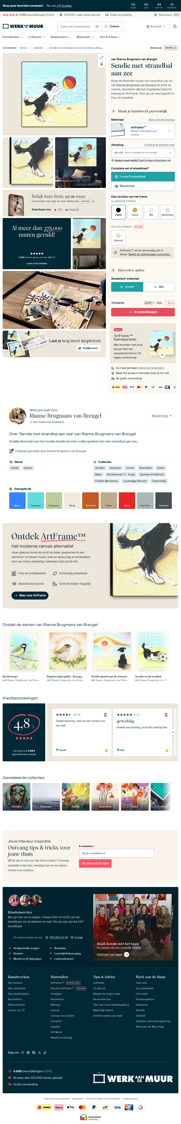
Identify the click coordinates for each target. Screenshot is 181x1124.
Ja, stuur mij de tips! (95, 863)
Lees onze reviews (37, 263)
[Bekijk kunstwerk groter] (101, 57)
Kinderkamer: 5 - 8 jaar (121, 474)
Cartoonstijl (159, 481)
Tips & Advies (108, 37)
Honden (100, 468)
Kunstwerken (11, 37)
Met (161, 287)
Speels (28, 468)
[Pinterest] (28, 1053)
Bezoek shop (160, 416)
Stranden (115, 468)
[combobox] (76, 26)
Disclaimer (77, 1098)
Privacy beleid (130, 1098)
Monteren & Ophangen (27, 959)
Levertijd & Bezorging (67, 953)
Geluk (160, 468)
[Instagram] (23, 1053)
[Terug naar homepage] (23, 26)
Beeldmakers (59, 37)
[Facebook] (34, 1053)
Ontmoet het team (109, 954)
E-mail (79, 937)
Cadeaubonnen (64, 959)
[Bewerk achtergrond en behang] (101, 64)
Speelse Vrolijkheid (152, 474)
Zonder (129, 287)
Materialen (83, 37)
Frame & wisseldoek (133, 176)
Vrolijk (15, 468)
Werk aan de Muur (151, 977)
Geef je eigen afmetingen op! (143, 160)
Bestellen (60, 948)
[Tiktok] (45, 1053)
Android (74, 209)
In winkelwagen (145, 312)
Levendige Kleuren (135, 481)
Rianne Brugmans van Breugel (137, 59)
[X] (39, 1053)
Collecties (34, 37)
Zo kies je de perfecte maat (159, 144)
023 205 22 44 (58, 937)
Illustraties (145, 468)
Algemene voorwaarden (56, 1098)
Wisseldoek (127, 186)
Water (98, 474)
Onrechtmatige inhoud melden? (103, 1098)
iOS (60, 209)
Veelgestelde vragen (26, 948)
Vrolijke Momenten (106, 481)
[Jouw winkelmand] (174, 26)
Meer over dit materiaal (162, 119)
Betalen (18, 953)
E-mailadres (87, 846)
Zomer (130, 468)
